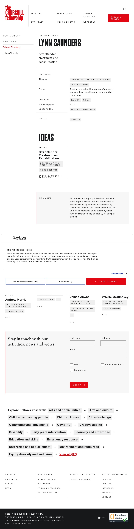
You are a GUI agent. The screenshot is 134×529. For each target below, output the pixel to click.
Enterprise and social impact (30, 446)
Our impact (37, 22)
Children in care (68, 417)
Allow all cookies (106, 281)
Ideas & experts (66, 22)
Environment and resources (79, 446)
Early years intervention (49, 432)
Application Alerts (114, 364)
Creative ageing (90, 424)
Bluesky (106, 479)
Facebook (107, 492)
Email (72, 350)
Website (75, 119)
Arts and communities (64, 410)
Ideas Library (9, 42)
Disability (16, 432)
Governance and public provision (90, 80)
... (58, 299)
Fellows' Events (10, 53)
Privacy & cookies (80, 479)
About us (36, 13)
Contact (10, 484)
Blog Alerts (80, 370)
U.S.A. (86, 100)
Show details (117, 273)
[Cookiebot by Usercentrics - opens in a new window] (14, 238)
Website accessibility (82, 475)
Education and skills (23, 439)
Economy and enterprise (92, 432)
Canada (75, 100)
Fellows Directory (11, 47)
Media (8, 488)
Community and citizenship (28, 424)
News (77, 364)
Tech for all (46, 299)
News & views (64, 13)
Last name (105, 338)
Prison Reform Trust (83, 109)
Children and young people (82, 309)
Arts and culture (101, 410)
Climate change (100, 417)
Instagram (108, 488)
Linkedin (106, 484)
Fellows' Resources (49, 488)
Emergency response (62, 439)
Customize (64, 281)
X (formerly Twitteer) (114, 475)
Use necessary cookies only (25, 281)
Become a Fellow (47, 492)
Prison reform (79, 85)
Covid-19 (64, 424)
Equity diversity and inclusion (30, 454)
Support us (89, 22)
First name (75, 338)
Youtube (106, 497)
